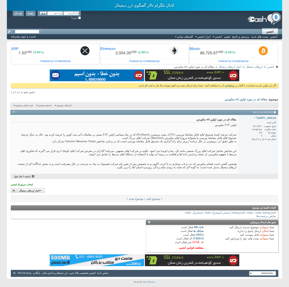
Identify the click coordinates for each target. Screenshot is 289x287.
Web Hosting (24, 272)
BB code (199, 227)
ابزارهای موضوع (64, 105)
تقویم (227, 36)
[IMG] (200, 234)
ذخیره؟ (74, 18)
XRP (14, 48)
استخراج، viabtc (194, 212)
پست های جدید (259, 36)
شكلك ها (198, 231)
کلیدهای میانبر (185, 36)
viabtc (250, 212)
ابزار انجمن (204, 36)
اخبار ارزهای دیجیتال (229, 66)
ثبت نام (18, 13)
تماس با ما (103, 272)
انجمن (269, 31)
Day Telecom (149, 282)
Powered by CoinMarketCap (233, 61)
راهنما (31, 13)
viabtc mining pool (265, 212)
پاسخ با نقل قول (22, 176)
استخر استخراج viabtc (217, 212)
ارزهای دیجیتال (254, 66)
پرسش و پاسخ (240, 36)
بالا (13, 190)
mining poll (238, 212)
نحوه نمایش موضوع (24, 105)
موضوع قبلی (153, 198)
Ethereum (108, 48)
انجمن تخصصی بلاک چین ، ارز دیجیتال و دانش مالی (69, 272)
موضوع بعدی (136, 198)
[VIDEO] (198, 238)
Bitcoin (195, 48)
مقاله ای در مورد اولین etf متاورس (246, 99)
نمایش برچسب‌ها (266, 216)
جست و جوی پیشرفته (23, 36)
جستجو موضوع (45, 105)
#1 (14, 111)
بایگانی (36, 272)
